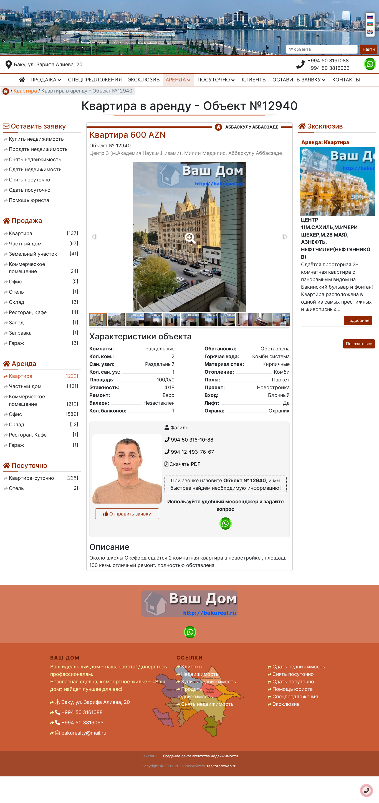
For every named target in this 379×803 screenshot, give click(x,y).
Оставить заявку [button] (297, 80)
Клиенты (254, 80)
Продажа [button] (44, 80)
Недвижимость (200, 674)
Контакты (346, 80)
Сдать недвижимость (298, 666)
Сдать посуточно (293, 681)
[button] (189, 234)
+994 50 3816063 (328, 68)
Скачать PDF (184, 464)
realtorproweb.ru (221, 766)
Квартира (25, 91)
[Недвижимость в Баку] (5, 91)
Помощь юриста (292, 689)
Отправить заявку (129, 514)
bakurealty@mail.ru (83, 733)
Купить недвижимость (208, 681)
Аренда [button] (176, 80)
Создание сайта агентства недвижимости (200, 756)
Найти (369, 49)
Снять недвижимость (207, 704)
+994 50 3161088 (328, 60)
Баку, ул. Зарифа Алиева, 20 (48, 64)
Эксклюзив (144, 80)
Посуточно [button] (214, 80)
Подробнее (358, 320)
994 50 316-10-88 (191, 440)
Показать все (359, 343)
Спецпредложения (95, 80)
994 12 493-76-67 (192, 452)
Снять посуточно (293, 674)
